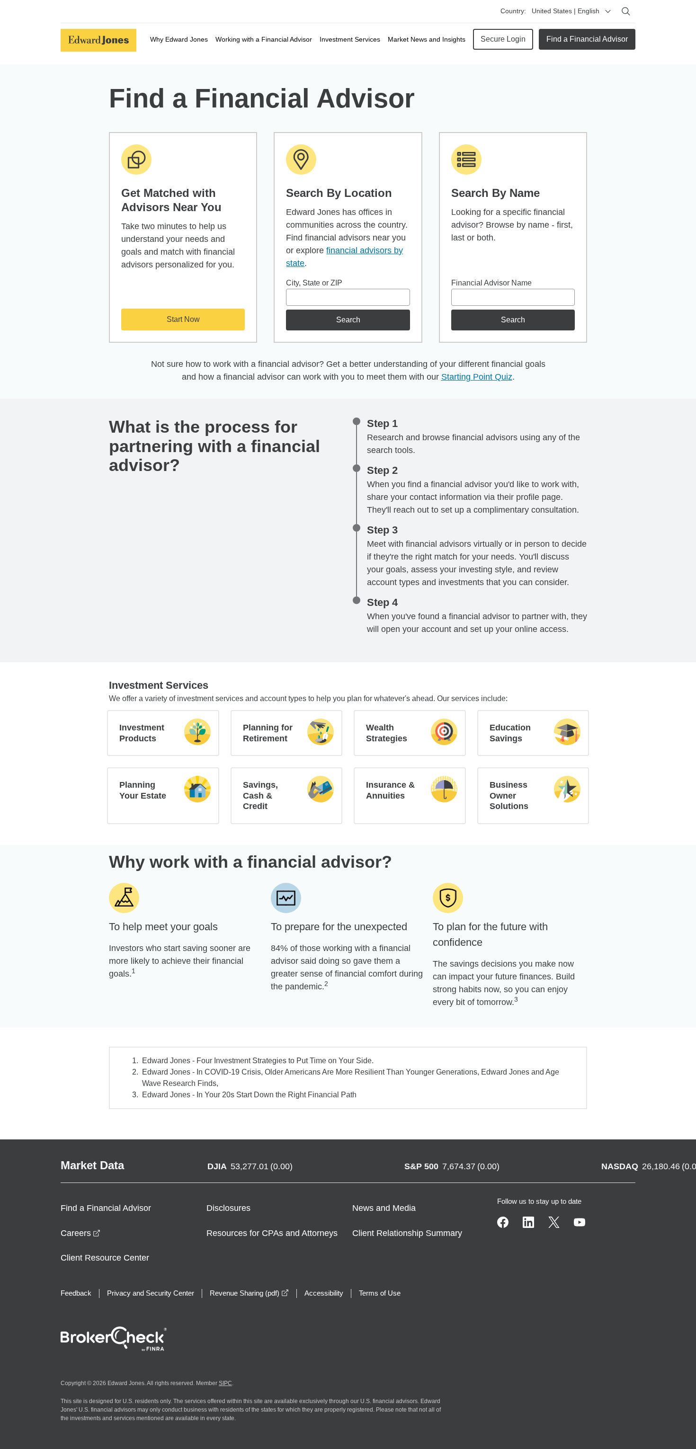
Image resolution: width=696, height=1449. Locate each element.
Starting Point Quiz (476, 377)
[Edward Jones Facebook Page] (503, 1222)
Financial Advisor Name (491, 283)
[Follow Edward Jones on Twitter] (554, 1222)
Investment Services (350, 39)
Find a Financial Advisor (587, 39)
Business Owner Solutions (509, 795)
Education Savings (510, 733)
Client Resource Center (105, 1257)
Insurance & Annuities (390, 790)
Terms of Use (380, 1293)
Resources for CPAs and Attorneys (272, 1233)
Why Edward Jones (179, 39)
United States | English (565, 11)
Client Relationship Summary (407, 1233)
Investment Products (141, 733)
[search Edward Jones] (625, 11)
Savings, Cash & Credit (260, 795)
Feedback (76, 1293)
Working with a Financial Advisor (263, 39)
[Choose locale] (608, 11)
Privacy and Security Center (150, 1293)
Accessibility (323, 1293)
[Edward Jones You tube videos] (579, 1222)
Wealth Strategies (386, 733)
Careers (80, 1233)
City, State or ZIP (314, 283)
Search (348, 320)
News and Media (384, 1208)
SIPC (225, 1383)
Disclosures (228, 1208)
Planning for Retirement (268, 733)
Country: (513, 11)
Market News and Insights (426, 39)
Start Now (183, 319)
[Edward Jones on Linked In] (528, 1222)
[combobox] (348, 297)
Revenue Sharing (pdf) (249, 1293)
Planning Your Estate (142, 790)
